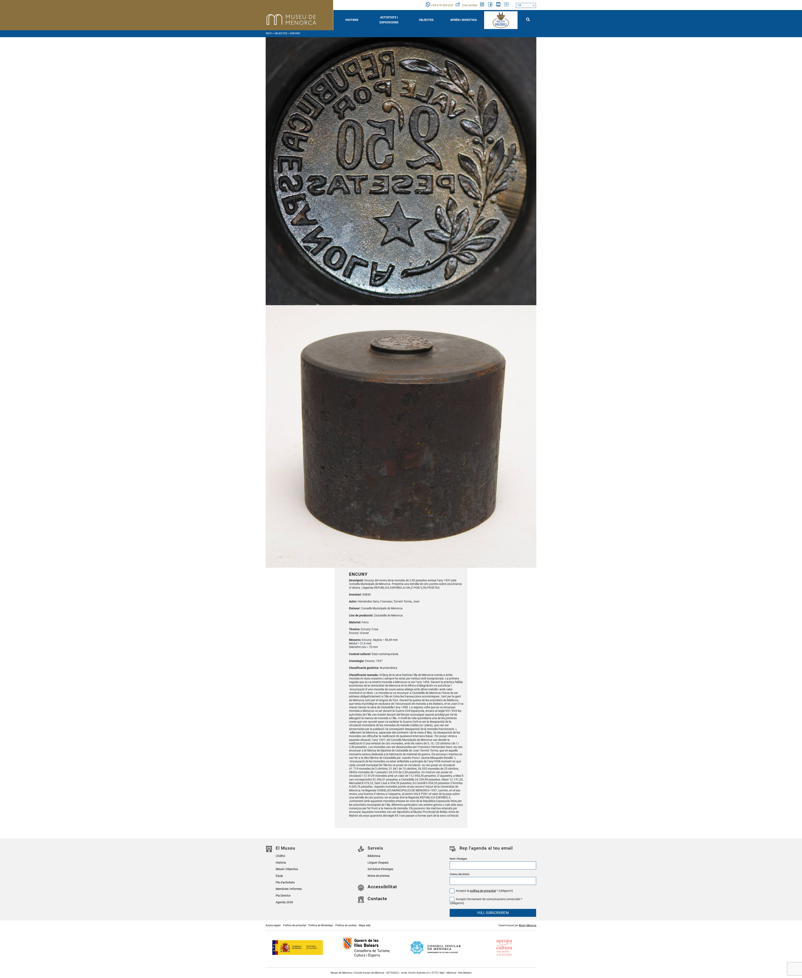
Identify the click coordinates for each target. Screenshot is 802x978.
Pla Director (283, 895)
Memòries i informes (289, 889)
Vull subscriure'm (493, 913)
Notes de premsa (379, 876)
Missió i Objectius (287, 869)
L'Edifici (280, 856)
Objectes (280, 33)
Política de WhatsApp (320, 925)
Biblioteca (374, 856)
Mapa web (365, 925)
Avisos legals (273, 925)
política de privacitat (483, 891)
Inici (269, 33)
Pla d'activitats (285, 882)
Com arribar (470, 5)
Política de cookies (346, 925)
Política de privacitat (294, 925)
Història (281, 862)
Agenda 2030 (284, 902)
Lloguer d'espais (378, 862)
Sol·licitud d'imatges (380, 869)
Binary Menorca (527, 925)
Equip (279, 876)
